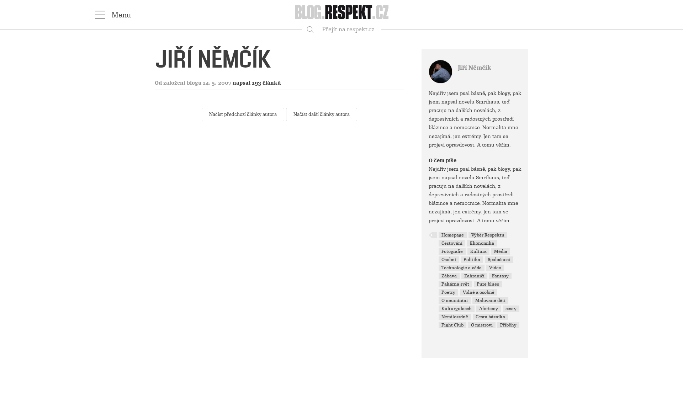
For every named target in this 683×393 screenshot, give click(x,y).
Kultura (478, 251)
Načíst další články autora (321, 114)
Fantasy (500, 276)
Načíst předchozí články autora (243, 114)
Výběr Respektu (487, 235)
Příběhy (508, 325)
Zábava (449, 276)
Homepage (452, 235)
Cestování (451, 243)
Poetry (448, 292)
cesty (511, 309)
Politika (472, 259)
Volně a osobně (478, 292)
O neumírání (454, 300)
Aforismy (488, 309)
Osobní (448, 259)
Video (495, 268)
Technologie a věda (461, 268)
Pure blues (488, 284)
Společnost (499, 259)
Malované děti (490, 300)
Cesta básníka (490, 317)
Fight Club (452, 325)
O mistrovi (482, 325)
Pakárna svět (455, 284)
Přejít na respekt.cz (348, 29)
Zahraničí (474, 276)
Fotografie (452, 251)
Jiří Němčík (474, 67)
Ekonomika (482, 243)
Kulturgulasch (456, 309)
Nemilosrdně (454, 317)
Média (500, 251)
